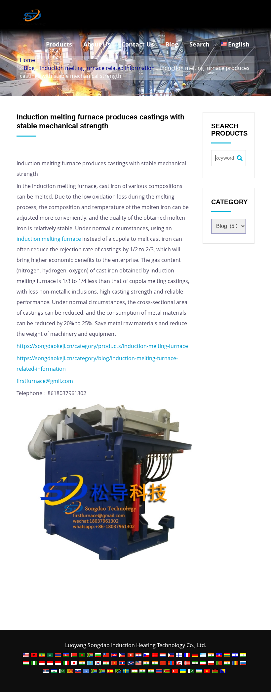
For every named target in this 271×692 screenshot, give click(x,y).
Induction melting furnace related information (97, 68)
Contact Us (138, 44)
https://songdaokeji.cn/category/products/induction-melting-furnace (102, 346)
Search (199, 44)
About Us (96, 44)
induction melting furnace (49, 238)
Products (59, 44)
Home (27, 60)
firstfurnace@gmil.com (45, 381)
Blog (171, 44)
